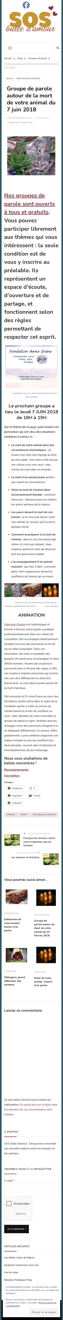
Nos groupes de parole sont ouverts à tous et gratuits (29, 204)
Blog (10, 78)
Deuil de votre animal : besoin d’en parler (43, 981)
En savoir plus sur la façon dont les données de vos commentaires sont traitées (30, 1109)
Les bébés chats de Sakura (19, 1257)
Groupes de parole (28, 78)
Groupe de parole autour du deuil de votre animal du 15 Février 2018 (44, 928)
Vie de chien (11, 1272)
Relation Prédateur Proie (18, 1280)
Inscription (12, 776)
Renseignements (16, 770)
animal (11, 814)
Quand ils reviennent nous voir (21, 1265)
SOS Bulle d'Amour (44, 814)
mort (33, 427)
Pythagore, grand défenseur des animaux (14, 981)
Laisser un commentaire (20, 122)
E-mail (9, 1181)
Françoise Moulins (21, 118)
